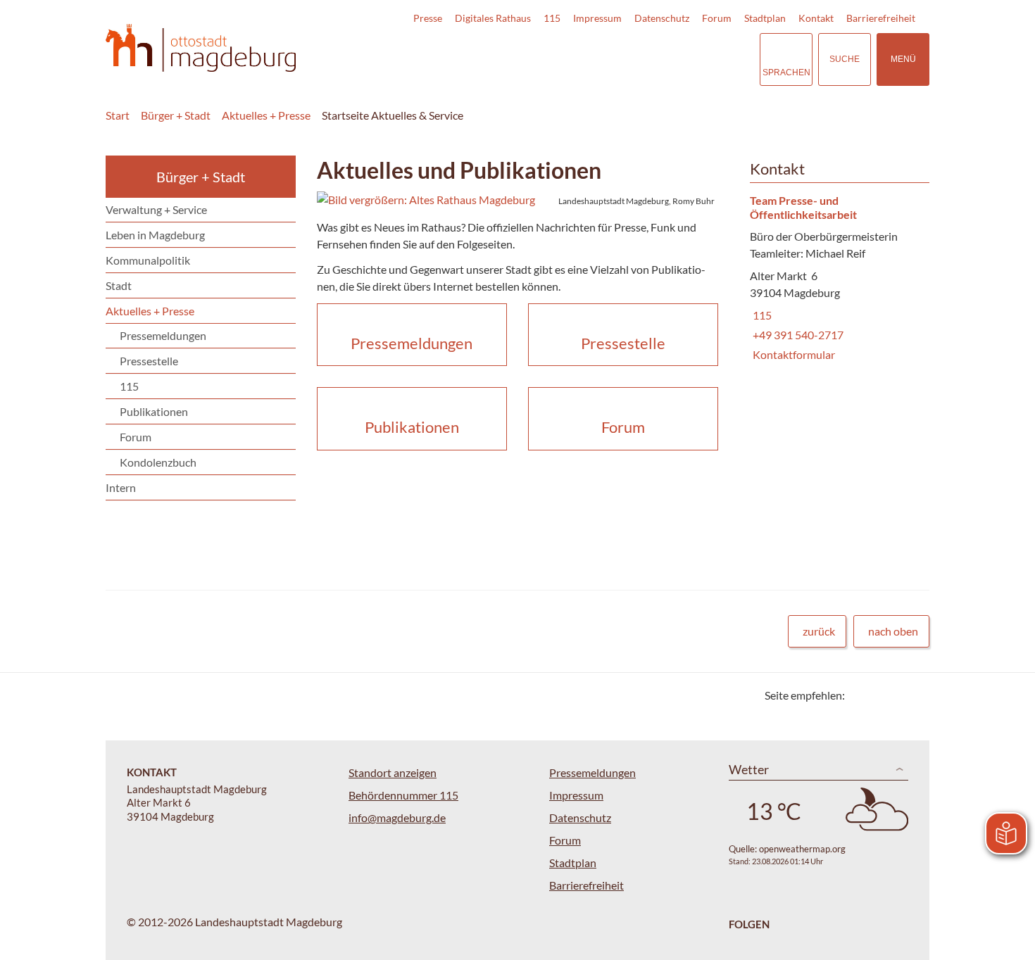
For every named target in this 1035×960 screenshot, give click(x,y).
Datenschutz (661, 18)
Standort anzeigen (393, 772)
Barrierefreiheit (880, 18)
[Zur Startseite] (201, 48)
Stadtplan (765, 18)
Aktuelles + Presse (266, 115)
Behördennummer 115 (403, 795)
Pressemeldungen (163, 335)
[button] (517, 199)
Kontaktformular (792, 354)
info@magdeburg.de (397, 817)
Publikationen (154, 411)
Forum (717, 18)
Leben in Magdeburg (155, 234)
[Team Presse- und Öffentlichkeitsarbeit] (834, 279)
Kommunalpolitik (148, 260)
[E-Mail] (896, 695)
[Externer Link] (650, 59)
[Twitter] (860, 695)
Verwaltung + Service (156, 209)
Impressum (597, 18)
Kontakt (816, 18)
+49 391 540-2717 (796, 334)
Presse (427, 18)
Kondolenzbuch (158, 462)
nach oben (893, 631)
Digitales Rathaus (493, 18)
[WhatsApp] (913, 695)
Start (118, 115)
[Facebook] (878, 695)
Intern (121, 487)
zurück (819, 631)
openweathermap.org (802, 848)
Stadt (119, 285)
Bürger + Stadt (176, 115)
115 (552, 18)
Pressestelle (149, 360)
